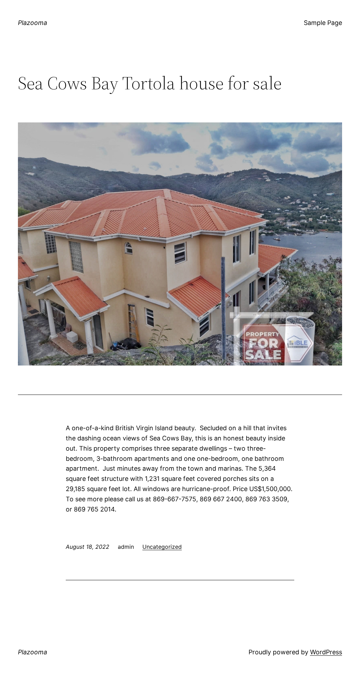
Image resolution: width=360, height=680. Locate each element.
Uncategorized (162, 546)
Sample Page (323, 22)
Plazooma (32, 22)
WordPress (326, 652)
